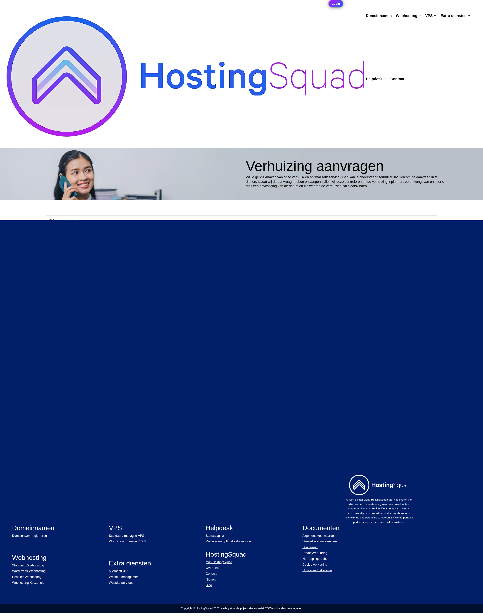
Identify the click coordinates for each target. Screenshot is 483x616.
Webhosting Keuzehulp (28, 582)
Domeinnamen (379, 16)
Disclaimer (310, 547)
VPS (429, 16)
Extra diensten (454, 16)
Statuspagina (215, 536)
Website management (124, 577)
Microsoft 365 (118, 571)
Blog (209, 585)
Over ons (212, 568)
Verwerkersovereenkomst (320, 541)
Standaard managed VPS (126, 536)
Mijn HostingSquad (219, 562)
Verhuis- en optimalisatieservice (228, 541)
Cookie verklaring (314, 564)
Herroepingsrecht (314, 559)
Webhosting (406, 16)
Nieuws (211, 579)
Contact (397, 79)
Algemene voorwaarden (318, 536)
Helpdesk (374, 79)
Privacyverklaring (314, 553)
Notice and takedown (317, 570)
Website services (121, 582)
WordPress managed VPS (127, 541)
